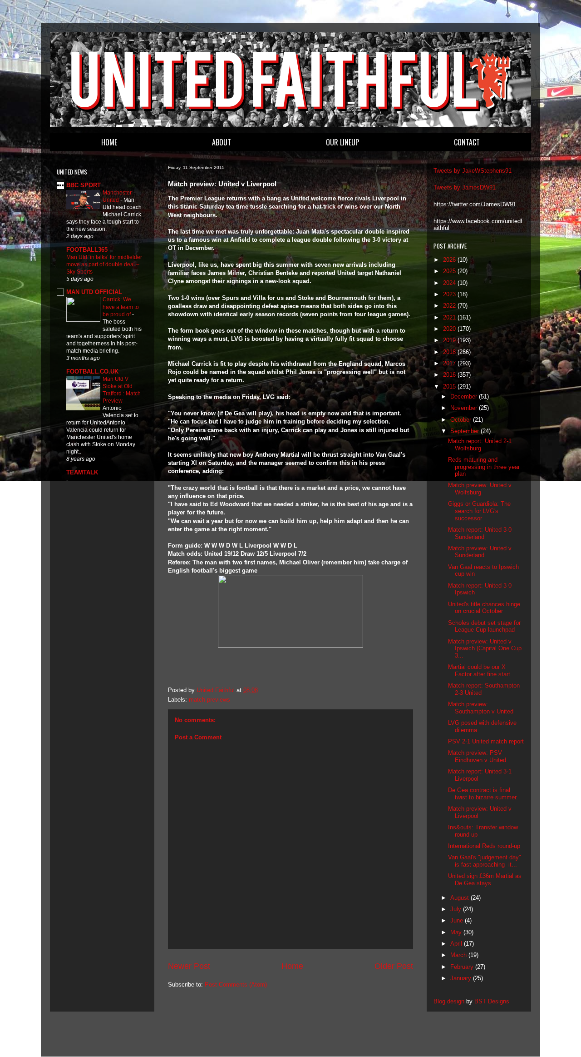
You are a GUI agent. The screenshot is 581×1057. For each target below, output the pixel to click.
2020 (450, 328)
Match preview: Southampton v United (480, 708)
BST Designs (491, 1001)
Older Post (393, 966)
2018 (450, 352)
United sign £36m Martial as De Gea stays (485, 880)
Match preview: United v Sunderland (480, 552)
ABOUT (221, 142)
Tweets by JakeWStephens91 (472, 170)
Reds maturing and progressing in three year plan (484, 466)
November (464, 407)
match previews (209, 699)
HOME (109, 142)
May (456, 932)
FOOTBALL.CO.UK (92, 371)
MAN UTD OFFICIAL (94, 292)
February (462, 966)
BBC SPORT (83, 185)
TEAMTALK (82, 472)
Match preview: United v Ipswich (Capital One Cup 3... (485, 648)
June (457, 920)
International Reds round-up (484, 846)
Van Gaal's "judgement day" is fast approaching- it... (484, 861)
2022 (450, 305)
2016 (450, 374)
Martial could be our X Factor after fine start (479, 670)
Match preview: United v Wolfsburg (480, 489)
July (456, 909)
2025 (450, 271)
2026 (450, 259)
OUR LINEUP (342, 142)
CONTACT (467, 142)
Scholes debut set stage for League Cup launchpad (484, 626)
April (457, 943)
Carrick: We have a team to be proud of (121, 306)
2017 (450, 363)
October (461, 419)
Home (292, 966)
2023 (450, 294)
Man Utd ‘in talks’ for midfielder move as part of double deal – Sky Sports (104, 264)
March (459, 955)
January (461, 978)
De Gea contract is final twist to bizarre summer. (483, 794)
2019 (450, 340)
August (460, 897)
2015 (450, 386)
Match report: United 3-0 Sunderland (480, 533)
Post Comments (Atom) (236, 984)
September (465, 431)
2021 (450, 317)
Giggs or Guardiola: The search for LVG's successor (479, 510)
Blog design (448, 1001)
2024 (450, 282)
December (464, 396)
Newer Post (189, 966)
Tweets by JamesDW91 (464, 187)
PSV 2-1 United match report (486, 741)
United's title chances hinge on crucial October (484, 608)
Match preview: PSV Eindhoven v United (477, 756)
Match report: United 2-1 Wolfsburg (480, 445)
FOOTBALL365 (87, 249)
